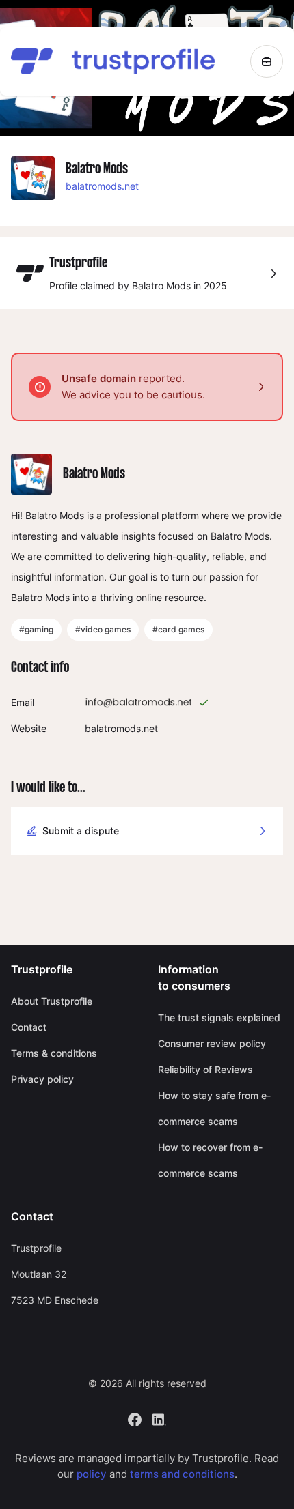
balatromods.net (102, 186)
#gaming (36, 629)
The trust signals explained (219, 1017)
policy (92, 1473)
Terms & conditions (54, 1053)
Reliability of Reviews (205, 1069)
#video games (103, 629)
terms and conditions (182, 1473)
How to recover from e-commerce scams (210, 1160)
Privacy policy (42, 1079)
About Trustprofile (51, 1001)
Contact (28, 1027)
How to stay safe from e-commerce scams (214, 1108)
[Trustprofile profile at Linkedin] (159, 1418)
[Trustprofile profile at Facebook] (135, 1418)
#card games (178, 629)
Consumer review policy (212, 1043)
